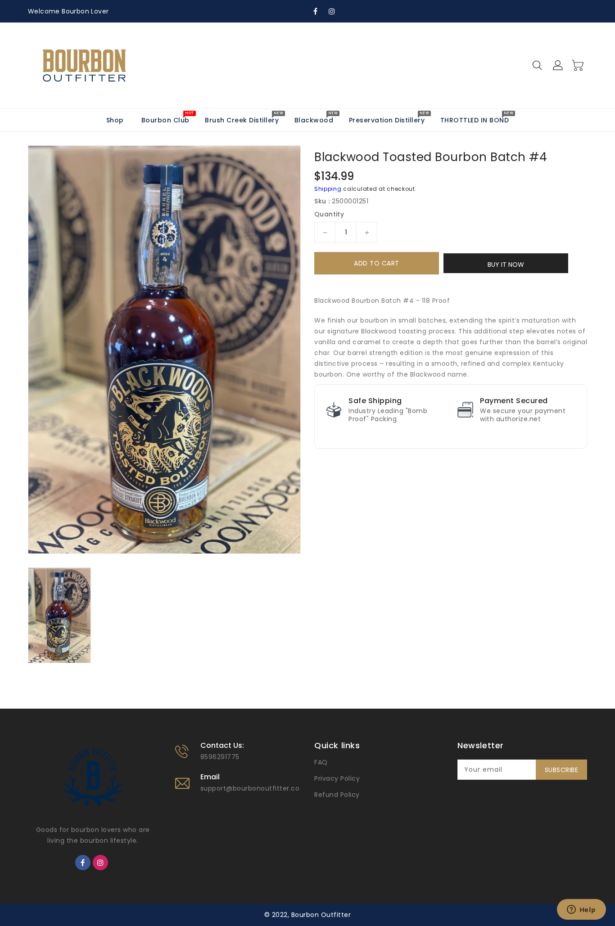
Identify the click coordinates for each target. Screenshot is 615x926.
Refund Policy (337, 794)
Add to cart (376, 263)
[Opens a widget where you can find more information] (581, 910)
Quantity (329, 214)
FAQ (321, 762)
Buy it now (506, 264)
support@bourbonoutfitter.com (253, 788)
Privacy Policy (337, 778)
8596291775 (220, 756)
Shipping (328, 189)
